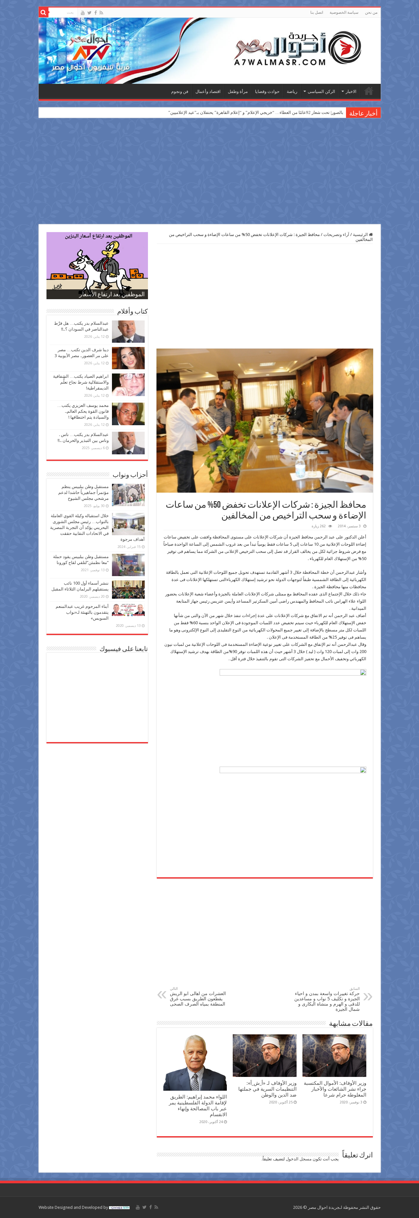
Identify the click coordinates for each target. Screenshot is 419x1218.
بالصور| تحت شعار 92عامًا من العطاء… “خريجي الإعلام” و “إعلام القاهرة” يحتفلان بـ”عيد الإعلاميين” (255, 112)
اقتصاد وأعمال (208, 91)
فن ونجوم (179, 91)
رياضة (292, 91)
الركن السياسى (321, 91)
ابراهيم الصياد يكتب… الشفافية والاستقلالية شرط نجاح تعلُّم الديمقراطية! (81, 382)
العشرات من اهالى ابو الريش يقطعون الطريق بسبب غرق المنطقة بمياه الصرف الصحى (198, 997)
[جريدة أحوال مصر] (210, 51)
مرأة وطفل (238, 91)
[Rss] (101, 13)
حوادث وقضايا (267, 91)
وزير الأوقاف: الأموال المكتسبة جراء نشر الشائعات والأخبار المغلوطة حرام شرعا (335, 1089)
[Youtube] (82, 13)
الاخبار (351, 91)
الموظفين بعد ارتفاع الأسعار (112, 295)
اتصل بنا (316, 12)
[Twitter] (89, 13)
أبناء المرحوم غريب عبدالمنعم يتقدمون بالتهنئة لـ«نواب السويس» (82, 612)
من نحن (371, 12)
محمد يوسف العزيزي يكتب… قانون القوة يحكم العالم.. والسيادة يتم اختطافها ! (83, 411)
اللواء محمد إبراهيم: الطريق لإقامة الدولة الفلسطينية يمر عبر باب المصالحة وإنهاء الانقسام (198, 1106)
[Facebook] (96, 13)
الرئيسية (368, 91)
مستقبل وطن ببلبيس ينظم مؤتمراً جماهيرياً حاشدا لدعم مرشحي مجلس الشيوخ (83, 492)
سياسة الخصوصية (344, 12)
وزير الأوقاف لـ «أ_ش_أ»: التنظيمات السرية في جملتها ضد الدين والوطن (267, 1089)
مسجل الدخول (299, 1158)
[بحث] (43, 12)
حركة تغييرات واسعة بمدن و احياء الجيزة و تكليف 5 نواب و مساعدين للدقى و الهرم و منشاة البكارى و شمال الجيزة (327, 999)
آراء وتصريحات (336, 234)
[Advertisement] (209, 172)
